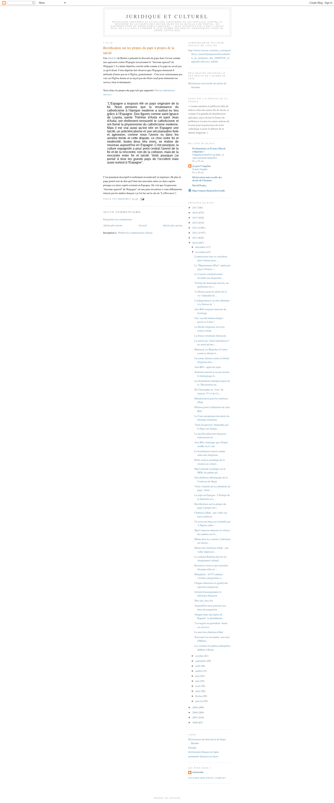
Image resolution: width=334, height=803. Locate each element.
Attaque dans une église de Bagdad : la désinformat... (209, 616)
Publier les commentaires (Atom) (135, 232)
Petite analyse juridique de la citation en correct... (209, 461)
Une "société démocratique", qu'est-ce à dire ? (209, 320)
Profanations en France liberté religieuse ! (209, 149)
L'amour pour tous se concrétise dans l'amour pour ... (210, 258)
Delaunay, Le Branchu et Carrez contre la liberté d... (210, 351)
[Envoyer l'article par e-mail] (142, 199)
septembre (201, 661)
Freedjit (192, 747)
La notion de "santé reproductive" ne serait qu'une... (212, 342)
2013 (195, 227)
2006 (195, 722)
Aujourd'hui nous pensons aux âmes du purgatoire (210, 607)
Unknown (198, 772)
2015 (195, 217)
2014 (195, 222)
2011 (195, 237)
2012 (195, 232)
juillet (198, 671)
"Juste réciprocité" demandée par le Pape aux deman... (211, 426)
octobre (199, 656)
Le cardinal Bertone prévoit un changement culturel (210, 558)
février (199, 696)
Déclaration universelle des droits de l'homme (207, 178)
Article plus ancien (172, 225)
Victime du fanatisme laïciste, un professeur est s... (211, 284)
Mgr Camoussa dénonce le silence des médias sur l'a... (212, 532)
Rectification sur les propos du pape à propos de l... (210, 506)
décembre (200, 247)
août (198, 666)
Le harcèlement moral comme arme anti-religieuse (209, 453)
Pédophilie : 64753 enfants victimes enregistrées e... (208, 576)
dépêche (112, 58)
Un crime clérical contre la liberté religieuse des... (211, 360)
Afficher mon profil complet (207, 778)
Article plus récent (112, 225)
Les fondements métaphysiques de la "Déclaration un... (212, 382)
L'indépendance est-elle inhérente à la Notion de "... (212, 302)
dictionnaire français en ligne (203, 752)
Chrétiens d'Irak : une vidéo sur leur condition (210, 514)
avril (198, 686)
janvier (199, 701)
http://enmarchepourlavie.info (208, 190)
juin (197, 676)
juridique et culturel (167, 16)
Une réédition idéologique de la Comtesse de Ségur (211, 479)
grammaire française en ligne (203, 756)
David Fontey (199, 185)
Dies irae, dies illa (203, 600)
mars (198, 691)
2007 (195, 717)
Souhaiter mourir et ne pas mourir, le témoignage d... (212, 374)
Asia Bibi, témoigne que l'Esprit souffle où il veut (211, 444)
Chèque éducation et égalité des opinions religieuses (211, 585)
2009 (195, 707)
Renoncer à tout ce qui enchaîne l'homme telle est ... (211, 567)
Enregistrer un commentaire (117, 219)
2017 (195, 207)
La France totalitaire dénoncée (210, 335)
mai (197, 681)
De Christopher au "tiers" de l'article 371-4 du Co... (208, 391)
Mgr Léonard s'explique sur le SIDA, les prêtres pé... (210, 470)
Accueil (143, 225)
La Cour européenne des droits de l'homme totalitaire (211, 418)
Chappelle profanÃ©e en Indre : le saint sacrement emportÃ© (208, 156)
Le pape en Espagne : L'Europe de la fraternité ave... (212, 497)
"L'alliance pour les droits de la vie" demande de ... (210, 293)
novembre (200, 252)
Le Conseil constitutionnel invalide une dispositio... (208, 276)
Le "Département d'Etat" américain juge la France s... (212, 267)
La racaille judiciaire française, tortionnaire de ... (210, 435)
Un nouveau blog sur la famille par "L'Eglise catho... (212, 523)
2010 (195, 242)
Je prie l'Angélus (201, 166)
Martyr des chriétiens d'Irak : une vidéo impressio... (211, 549)
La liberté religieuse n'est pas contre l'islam (209, 328)
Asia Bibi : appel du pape (207, 367)
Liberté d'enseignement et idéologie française (207, 593)
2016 (195, 212)
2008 (195, 712)
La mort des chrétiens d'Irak (208, 632)
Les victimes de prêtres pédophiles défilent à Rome (212, 647)
